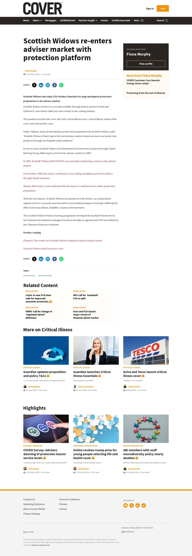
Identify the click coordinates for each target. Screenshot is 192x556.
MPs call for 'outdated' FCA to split (85, 297)
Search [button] (160, 20)
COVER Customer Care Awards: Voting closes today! (143, 82)
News (26, 20)
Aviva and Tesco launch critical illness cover (145, 374)
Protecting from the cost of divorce (146, 93)
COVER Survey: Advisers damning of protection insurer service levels (44, 454)
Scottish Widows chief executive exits (43, 248)
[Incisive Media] (28, 532)
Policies (63, 504)
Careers (63, 509)
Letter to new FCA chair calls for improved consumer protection (38, 298)
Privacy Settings (31, 513)
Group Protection (133, 445)
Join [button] (162, 8)
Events (104, 20)
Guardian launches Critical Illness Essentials (92, 374)
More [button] (137, 20)
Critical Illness (29, 275)
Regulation (32, 291)
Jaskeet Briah (34, 386)
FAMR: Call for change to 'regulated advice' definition (39, 314)
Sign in (150, 8)
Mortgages (50, 20)
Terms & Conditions (69, 499)
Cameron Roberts (85, 386)
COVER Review (67, 20)
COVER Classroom (121, 20)
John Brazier (33, 468)
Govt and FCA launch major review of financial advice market (86, 314)
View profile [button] (146, 63)
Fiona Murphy (31, 70)
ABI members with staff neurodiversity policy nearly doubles (143, 454)
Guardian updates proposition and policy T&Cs (44, 374)
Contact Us (29, 499)
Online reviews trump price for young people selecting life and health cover (95, 454)
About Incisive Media (34, 509)
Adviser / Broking (32, 445)
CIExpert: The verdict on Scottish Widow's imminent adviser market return (62, 240)
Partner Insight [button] (87, 20)
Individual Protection (85, 445)
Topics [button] (36, 20)
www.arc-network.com (40, 545)
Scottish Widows (45, 275)
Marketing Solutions (34, 504)
